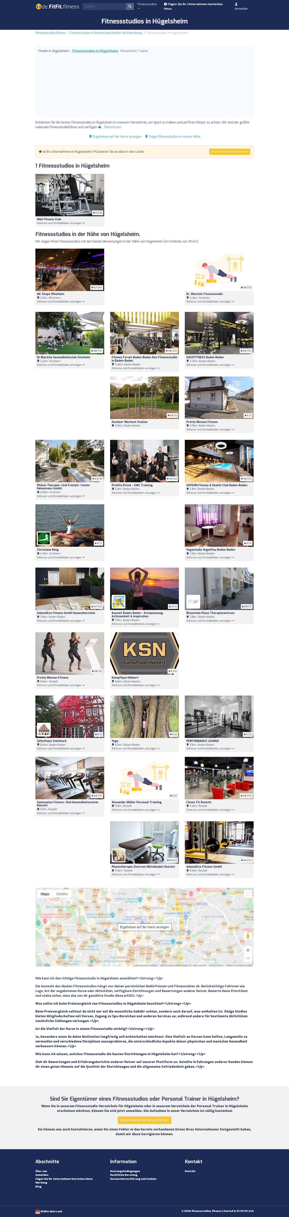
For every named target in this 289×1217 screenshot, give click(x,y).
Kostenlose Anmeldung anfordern (144, 1120)
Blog (38, 1186)
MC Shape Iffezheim (50, 294)
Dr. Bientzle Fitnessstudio (204, 294)
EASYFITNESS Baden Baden (205, 357)
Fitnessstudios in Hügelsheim (95, 51)
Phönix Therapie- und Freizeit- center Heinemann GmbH (63, 487)
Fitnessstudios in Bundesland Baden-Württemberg (106, 33)
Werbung (41, 1182)
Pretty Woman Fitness (202, 422)
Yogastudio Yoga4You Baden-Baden (210, 550)
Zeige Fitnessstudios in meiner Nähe (174, 136)
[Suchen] (130, 6)
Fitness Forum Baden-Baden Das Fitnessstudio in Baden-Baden (144, 359)
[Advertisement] (144, 84)
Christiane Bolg (48, 550)
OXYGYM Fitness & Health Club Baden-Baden (216, 485)
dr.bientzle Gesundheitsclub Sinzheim (63, 357)
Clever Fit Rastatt (198, 802)
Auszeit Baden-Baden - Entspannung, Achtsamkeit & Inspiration (138, 614)
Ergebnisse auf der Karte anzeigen (117, 136)
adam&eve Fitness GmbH (204, 867)
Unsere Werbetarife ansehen (230, 152)
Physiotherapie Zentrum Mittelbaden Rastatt (143, 867)
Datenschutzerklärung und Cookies (133, 1179)
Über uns (41, 1171)
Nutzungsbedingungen (125, 1171)
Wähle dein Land (51, 1211)
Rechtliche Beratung (123, 1175)
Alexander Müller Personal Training (137, 802)
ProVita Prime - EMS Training (132, 485)
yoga (115, 741)
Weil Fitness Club (49, 219)
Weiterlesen (112, 127)
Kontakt (190, 1171)
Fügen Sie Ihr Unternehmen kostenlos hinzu (193, 6)
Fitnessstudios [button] (147, 4)
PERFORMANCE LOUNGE (202, 741)
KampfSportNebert (125, 678)
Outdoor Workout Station (130, 422)
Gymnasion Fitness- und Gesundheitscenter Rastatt (68, 804)
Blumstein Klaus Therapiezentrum (210, 613)
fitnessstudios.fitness (50, 33)
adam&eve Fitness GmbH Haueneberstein (66, 613)
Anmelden (241, 9)
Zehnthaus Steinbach (52, 741)
